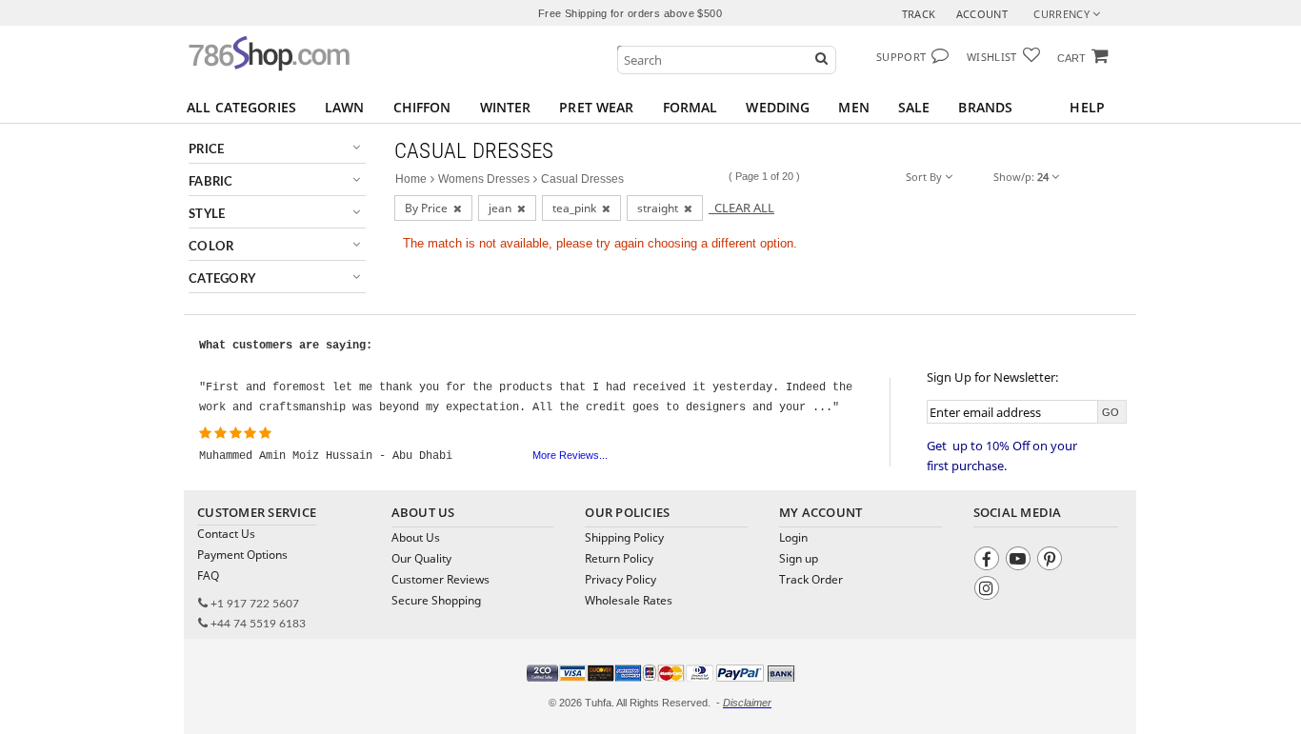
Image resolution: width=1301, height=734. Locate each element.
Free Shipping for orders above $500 (630, 13)
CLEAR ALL (741, 207)
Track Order (811, 579)
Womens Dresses (484, 179)
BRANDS (985, 107)
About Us (415, 537)
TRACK (919, 14)
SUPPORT (901, 57)
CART (1071, 58)
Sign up (798, 558)
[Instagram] (989, 590)
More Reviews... (570, 455)
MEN (853, 107)
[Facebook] (989, 561)
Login (793, 537)
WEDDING (778, 107)
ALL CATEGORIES (241, 107)
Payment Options (242, 554)
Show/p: (1021, 176)
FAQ (208, 575)
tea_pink (577, 208)
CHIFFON (422, 107)
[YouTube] (1020, 561)
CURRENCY (1062, 14)
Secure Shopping (436, 600)
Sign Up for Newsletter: (992, 377)
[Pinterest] (1052, 561)
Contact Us (226, 534)
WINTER (505, 107)
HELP (1087, 107)
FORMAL (690, 107)
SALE (914, 107)
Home (411, 179)
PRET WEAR (596, 107)
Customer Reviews (440, 579)
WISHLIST (992, 57)
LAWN (345, 107)
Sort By (925, 176)
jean (503, 208)
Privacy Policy (620, 579)
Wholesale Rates (628, 600)
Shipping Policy (624, 537)
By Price (429, 208)
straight (660, 208)
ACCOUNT (982, 14)
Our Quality (421, 558)
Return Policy (619, 558)
